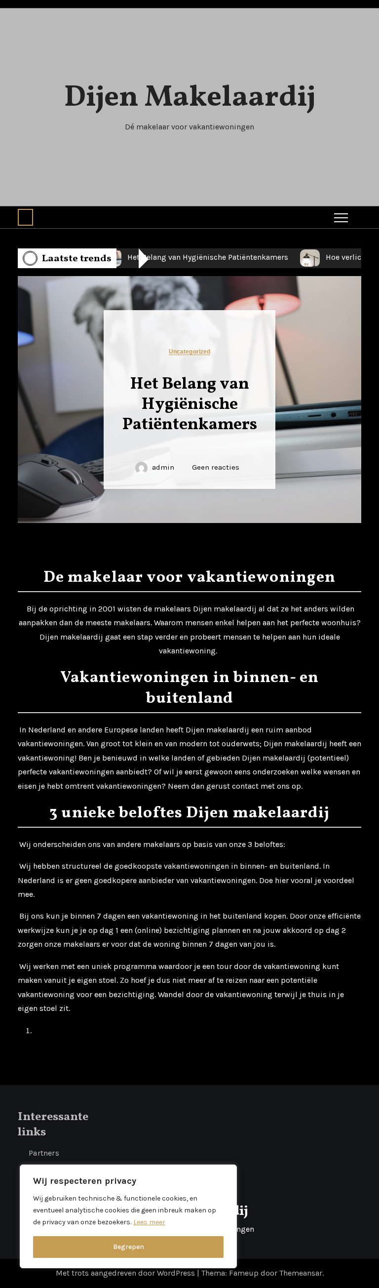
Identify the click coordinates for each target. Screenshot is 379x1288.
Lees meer (149, 1222)
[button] (25, 217)
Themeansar (300, 1273)
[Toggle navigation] (341, 217)
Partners (44, 1153)
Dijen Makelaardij (189, 98)
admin (163, 467)
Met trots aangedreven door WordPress (126, 1273)
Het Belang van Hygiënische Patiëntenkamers (189, 405)
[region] (128, 1216)
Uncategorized (189, 352)
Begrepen (128, 1247)
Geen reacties (215, 467)
